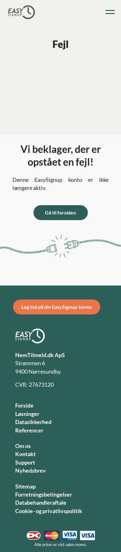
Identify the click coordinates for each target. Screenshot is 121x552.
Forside (24, 405)
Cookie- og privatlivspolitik (48, 511)
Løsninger (27, 414)
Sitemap (25, 486)
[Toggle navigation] (110, 12)
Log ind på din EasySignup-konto (56, 307)
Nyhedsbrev (30, 470)
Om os (23, 446)
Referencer (29, 430)
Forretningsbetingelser (43, 494)
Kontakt (25, 454)
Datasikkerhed (33, 422)
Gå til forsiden (60, 212)
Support (25, 462)
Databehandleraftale (40, 502)
